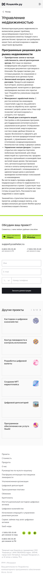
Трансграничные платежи (13, 490)
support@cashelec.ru (13, 244)
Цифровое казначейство (13, 509)
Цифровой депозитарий (12, 485)
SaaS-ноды (6, 526)
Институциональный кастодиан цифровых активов (20, 503)
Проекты (6, 454)
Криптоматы (7, 498)
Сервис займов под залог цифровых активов (18, 520)
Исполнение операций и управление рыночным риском (18, 514)
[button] (6, 280)
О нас (4, 466)
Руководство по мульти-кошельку (17, 470)
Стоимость (7, 458)
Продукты (6, 462)
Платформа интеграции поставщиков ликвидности (18, 476)
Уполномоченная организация (15, 481)
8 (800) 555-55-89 (9, 249)
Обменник (6, 494)
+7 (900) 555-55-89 (34, 249)
